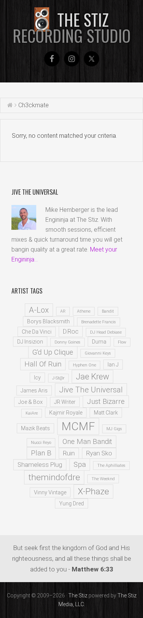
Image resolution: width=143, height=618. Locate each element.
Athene (83, 311)
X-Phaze (93, 491)
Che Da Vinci (36, 332)
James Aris (34, 390)
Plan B (41, 453)
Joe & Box (30, 402)
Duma (99, 342)
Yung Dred (71, 503)
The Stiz (72, 27)
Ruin (69, 453)
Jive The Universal (91, 389)
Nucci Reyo (41, 442)
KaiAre (32, 413)
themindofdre (54, 477)
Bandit (108, 311)
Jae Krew (92, 376)
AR (63, 311)
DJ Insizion (30, 342)
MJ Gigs (114, 428)
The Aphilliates (111, 465)
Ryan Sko (99, 453)
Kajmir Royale (65, 413)
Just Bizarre (106, 401)
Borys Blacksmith (48, 321)
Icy (37, 377)
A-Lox (39, 310)
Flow (122, 342)
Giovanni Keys (98, 353)
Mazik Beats (35, 428)
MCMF (78, 426)
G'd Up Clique (52, 352)
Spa (80, 464)
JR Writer (65, 402)
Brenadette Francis (98, 321)
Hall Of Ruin (42, 364)
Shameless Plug (40, 464)
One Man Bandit (87, 441)
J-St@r (58, 378)
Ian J (113, 364)
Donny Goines (67, 342)
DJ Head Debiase (106, 332)
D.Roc (71, 331)
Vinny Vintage (50, 492)
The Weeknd (103, 478)
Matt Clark (106, 413)
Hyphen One (84, 365)
